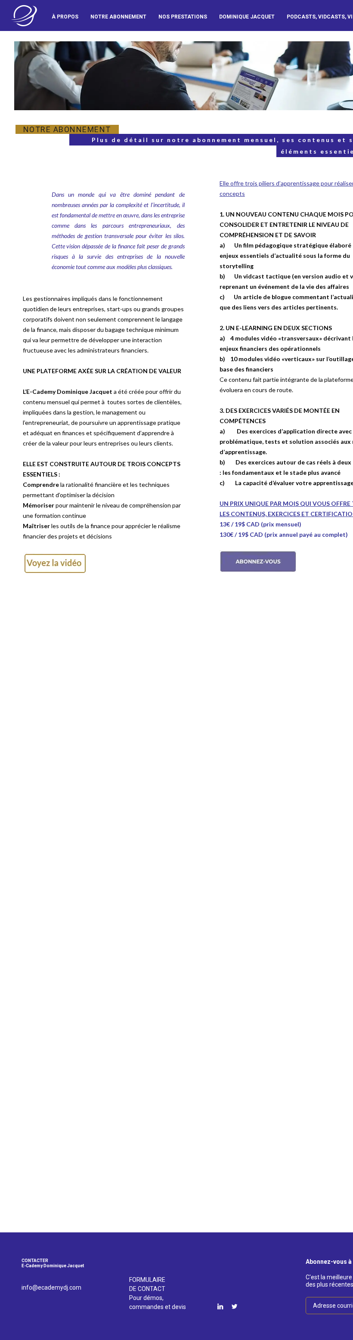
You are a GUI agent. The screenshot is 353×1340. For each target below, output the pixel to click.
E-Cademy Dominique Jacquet (24, 16)
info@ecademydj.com (51, 1287)
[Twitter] (234, 1306)
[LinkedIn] (220, 1306)
